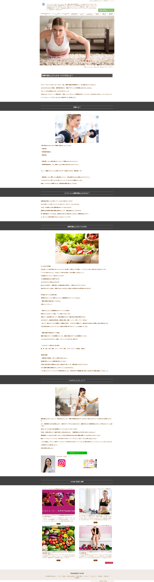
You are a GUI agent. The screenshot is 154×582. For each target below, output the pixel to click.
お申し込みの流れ (65, 13)
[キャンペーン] (90, 470)
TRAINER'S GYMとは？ (46, 13)
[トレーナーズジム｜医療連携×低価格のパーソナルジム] (43, 4)
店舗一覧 (104, 13)
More (59, 523)
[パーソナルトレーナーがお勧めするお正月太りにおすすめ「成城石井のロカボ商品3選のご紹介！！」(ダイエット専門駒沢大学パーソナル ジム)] (58, 538)
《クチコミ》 (89, 13)
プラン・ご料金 (56, 13)
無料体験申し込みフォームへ (77, 452)
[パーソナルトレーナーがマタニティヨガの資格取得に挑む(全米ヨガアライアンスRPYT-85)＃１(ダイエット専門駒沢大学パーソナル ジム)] (58, 502)
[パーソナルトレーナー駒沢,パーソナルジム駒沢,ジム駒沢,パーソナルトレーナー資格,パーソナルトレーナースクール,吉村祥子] (62, 467)
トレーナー (81, 13)
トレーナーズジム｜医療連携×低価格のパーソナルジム (102, 581)
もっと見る (109, 562)
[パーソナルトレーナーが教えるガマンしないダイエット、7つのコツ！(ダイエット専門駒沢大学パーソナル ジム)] (95, 502)
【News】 (97, 13)
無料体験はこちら (106, 10)
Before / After (74, 13)
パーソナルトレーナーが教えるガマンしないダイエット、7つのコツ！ (94, 515)
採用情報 (111, 13)
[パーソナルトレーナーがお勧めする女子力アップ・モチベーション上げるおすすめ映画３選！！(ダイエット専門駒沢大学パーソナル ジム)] (95, 538)
